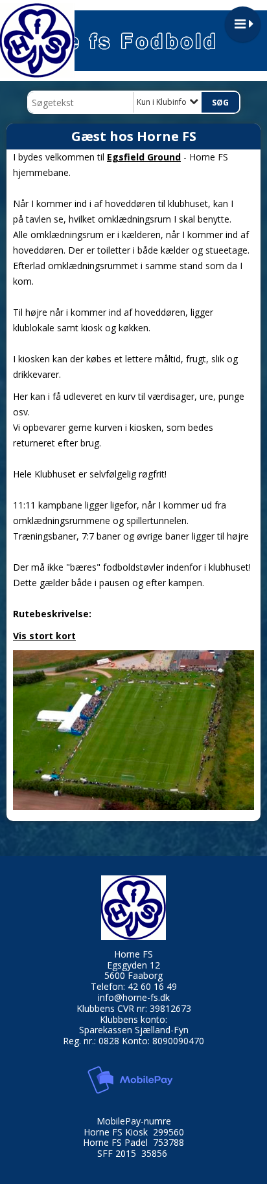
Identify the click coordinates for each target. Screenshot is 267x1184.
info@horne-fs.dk (134, 997)
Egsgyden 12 (133, 965)
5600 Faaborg (133, 975)
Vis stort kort (44, 636)
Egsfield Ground (144, 157)
